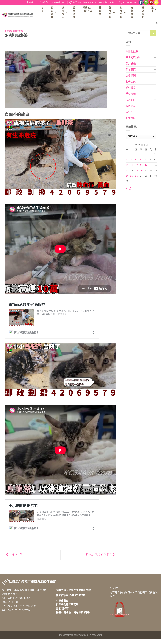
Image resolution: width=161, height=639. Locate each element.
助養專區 (8, 31)
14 (146, 165)
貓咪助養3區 (18, 31)
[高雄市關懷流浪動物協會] (17, 15)
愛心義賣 (131, 87)
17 (127, 170)
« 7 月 (129, 188)
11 (131, 165)
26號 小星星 (17, 554)
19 (136, 170)
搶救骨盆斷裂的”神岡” (98, 554)
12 (136, 165)
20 (141, 170)
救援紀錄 (131, 105)
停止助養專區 (133, 57)
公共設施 (131, 63)
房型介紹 (131, 93)
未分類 (129, 111)
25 (131, 175)
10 (127, 165)
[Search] (157, 23)
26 (136, 175)
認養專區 (131, 117)
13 (141, 165)
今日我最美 (132, 51)
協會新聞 (131, 75)
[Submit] (153, 33)
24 (127, 175)
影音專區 (131, 81)
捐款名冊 (131, 99)
